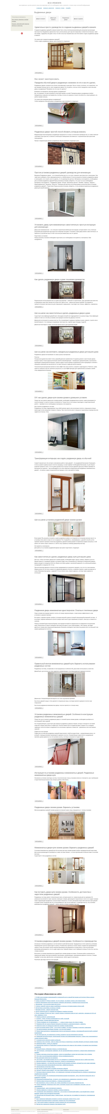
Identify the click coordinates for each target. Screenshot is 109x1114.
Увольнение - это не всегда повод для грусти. (48, 1004)
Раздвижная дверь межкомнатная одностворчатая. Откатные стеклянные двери (66, 610)
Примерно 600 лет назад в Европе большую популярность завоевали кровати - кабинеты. (61, 1024)
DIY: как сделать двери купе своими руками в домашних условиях (60, 397)
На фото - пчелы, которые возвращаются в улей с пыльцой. (52, 1018)
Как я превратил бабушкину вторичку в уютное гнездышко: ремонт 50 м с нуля (58, 1099)
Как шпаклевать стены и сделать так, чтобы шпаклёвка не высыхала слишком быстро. (60, 1083)
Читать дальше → (39, 72)
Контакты (38, 1109)
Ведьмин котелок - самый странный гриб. (47, 1009)
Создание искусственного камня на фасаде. (48, 1040)
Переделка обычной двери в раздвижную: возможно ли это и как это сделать (64, 83)
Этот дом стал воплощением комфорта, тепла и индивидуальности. (55, 1056)
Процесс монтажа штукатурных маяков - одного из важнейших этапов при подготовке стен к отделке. (64, 1054)
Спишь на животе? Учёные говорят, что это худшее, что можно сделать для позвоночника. (60, 1001)
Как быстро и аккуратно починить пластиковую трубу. (51, 1104)
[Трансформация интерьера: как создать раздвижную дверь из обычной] (66, 493)
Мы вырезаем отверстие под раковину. (47, 1058)
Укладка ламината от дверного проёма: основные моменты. (52, 1090)
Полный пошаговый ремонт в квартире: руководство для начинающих (55, 1100)
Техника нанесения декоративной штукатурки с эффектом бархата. (55, 1065)
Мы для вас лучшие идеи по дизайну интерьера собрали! (52, 1068)
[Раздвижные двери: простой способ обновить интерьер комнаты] (66, 153)
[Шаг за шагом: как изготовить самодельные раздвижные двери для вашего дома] (66, 380)
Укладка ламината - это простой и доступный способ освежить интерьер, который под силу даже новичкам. (65, 1063)
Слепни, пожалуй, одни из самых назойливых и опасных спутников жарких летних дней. (60, 1006)
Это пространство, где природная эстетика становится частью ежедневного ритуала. (59, 1034)
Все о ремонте (54, 3)
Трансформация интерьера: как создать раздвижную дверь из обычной (62, 458)
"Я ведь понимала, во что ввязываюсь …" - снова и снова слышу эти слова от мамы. (59, 1022)
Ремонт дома (59, 8)
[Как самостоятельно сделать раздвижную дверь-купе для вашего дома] (66, 588)
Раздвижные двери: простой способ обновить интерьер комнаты (60, 132)
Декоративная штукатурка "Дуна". (45, 1066)
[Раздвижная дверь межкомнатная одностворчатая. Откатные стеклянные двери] (66, 643)
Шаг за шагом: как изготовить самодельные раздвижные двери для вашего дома (66, 352)
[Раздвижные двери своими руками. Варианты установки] (66, 826)
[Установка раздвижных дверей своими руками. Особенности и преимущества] (66, 973)
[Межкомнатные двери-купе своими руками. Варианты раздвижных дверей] (66, 870)
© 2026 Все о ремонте (15, 1109)
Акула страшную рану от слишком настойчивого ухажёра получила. (54, 1011)
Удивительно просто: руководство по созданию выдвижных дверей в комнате (65, 27)
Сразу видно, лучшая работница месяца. (47, 1020)
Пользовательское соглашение (46, 1109)
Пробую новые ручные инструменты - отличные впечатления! (53, 1081)
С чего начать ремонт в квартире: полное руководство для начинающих (56, 1102)
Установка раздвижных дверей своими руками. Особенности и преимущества (65, 941)
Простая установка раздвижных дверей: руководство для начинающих (62, 172)
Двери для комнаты (53, 18)
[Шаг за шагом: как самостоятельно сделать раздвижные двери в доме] (66, 335)
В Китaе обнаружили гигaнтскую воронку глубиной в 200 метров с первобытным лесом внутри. (62, 1002)
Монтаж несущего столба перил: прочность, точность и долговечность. (55, 1061)
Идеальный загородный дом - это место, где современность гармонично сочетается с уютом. (61, 1079)
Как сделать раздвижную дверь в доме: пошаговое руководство (59, 279)
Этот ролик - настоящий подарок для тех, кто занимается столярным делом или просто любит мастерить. (65, 1059)
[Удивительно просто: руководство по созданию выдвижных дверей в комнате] (66, 56)
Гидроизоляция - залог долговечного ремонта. (49, 1088)
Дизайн (68, 8)
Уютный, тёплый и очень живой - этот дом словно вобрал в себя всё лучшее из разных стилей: (62, 1070)
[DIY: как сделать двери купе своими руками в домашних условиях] (66, 431)
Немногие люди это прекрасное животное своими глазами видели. (54, 1025)
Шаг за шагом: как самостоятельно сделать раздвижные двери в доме (62, 313)
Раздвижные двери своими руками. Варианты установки (56, 807)
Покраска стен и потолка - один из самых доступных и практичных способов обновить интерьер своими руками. (67, 1042)
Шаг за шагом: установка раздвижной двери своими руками (58, 520)
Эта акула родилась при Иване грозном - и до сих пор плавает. (53, 1029)
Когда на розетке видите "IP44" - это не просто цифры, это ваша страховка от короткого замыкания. (63, 1027)
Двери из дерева (78, 18)
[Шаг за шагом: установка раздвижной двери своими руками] (66, 529)
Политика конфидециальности (42, 1111)
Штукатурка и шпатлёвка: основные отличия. (48, 1008)
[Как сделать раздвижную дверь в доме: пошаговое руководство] (66, 290)
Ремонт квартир (48, 8)
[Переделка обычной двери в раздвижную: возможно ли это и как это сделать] (66, 113)
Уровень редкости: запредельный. (45, 1017)
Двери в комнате (40, 18)
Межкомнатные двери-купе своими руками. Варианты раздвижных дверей (64, 848)
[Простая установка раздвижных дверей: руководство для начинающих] (66, 203)
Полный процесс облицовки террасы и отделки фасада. (51, 1049)
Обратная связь (66, 1109)
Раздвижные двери (66, 18)
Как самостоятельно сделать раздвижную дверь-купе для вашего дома (62, 557)
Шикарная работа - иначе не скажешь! (46, 1043)
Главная (39, 8)
